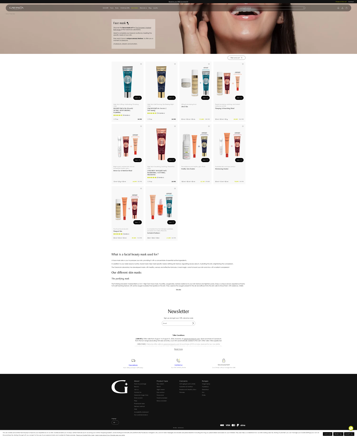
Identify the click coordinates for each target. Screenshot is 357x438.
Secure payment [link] (224, 365)
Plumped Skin (117, 231)
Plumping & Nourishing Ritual (224, 108)
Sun (203, 392)
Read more (178, 349)
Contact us (178, 365)
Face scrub (160, 395)
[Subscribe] (193, 323)
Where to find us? (341, 2)
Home (7, 14)
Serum (159, 386)
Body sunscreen (162, 401)
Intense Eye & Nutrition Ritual (122, 171)
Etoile (203, 395)
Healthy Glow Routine (188, 169)
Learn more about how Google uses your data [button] (110, 435)
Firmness (182, 392)
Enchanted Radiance (153, 233)
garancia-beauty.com (192, 339)
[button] (111, 8)
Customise (327, 434)
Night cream (161, 389)
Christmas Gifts (125, 8)
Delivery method (139, 406)
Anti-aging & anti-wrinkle (187, 384)
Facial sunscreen (162, 398)
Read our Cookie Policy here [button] (85, 435)
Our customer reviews (141, 415)
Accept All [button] (349, 434)
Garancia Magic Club (141, 395)
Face (111, 8)
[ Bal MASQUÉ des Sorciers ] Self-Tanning (156, 109)
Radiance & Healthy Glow (187, 389)
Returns (136, 386)
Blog (150, 8)
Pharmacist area (139, 403)
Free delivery (133, 365)
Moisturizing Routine (221, 169)
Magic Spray (206, 384)
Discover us (143, 8)
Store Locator (138, 398)
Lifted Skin (184, 107)
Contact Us (137, 392)
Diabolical (205, 389)
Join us (136, 389)
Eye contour (160, 392)
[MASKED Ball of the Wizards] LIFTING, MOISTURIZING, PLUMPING (123, 110)
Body (117, 8)
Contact (351, 2)
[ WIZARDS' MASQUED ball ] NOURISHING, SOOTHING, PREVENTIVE (157, 173)
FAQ (135, 409)
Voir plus (178, 289)
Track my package (140, 384)
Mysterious (205, 386)
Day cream (160, 384)
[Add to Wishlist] (141, 64)
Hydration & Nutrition (186, 386)
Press (135, 401)
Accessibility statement (141, 412)
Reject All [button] (338, 434)
